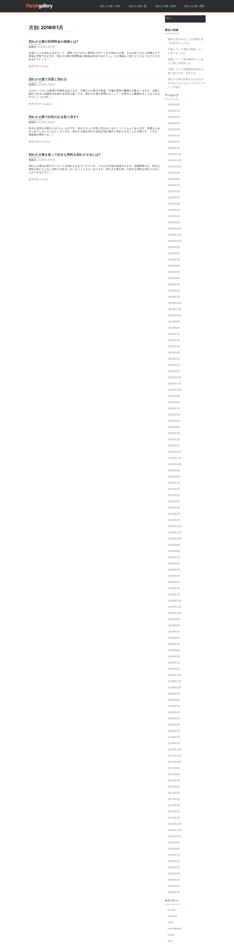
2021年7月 (174, 482)
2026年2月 (174, 141)
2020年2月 (174, 588)
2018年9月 (174, 693)
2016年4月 (174, 873)
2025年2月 (174, 216)
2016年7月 (174, 854)
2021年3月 (174, 507)
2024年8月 (174, 253)
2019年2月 (174, 662)
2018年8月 (174, 699)
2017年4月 (174, 798)
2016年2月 (174, 885)
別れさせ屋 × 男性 (194, 5)
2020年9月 (174, 544)
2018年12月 (174, 674)
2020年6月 (174, 563)
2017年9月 (174, 767)
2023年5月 (174, 346)
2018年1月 (174, 743)
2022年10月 (174, 389)
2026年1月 (174, 147)
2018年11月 (174, 681)
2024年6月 (174, 265)
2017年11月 (174, 755)
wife (170, 940)
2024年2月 (174, 290)
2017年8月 (174, 774)
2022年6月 (174, 414)
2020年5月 (174, 569)
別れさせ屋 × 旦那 (165, 5)
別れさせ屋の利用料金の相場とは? (53, 41)
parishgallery (175, 928)
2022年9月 (174, 395)
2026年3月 (174, 135)
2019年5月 (174, 643)
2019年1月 (174, 668)
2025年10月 (174, 166)
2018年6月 (174, 712)
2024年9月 (174, 247)
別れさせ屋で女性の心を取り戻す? (53, 117)
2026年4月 (174, 129)
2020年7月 (174, 557)
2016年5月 (174, 867)
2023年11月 (174, 309)
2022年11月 (174, 383)
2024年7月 (174, 259)
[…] (48, 59)
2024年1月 (174, 296)
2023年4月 (174, 352)
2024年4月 (174, 278)
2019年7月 (174, 631)
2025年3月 (174, 209)
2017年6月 (174, 786)
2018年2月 (174, 736)
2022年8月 (174, 402)
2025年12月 (174, 154)
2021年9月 (174, 470)
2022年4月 (174, 426)
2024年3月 (174, 284)
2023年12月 (174, 302)
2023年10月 (174, 315)
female (46, 141)
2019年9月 (174, 619)
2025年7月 (174, 185)
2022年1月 (174, 445)
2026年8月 (174, 104)
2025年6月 (174, 191)
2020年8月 (174, 550)
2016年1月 (174, 891)
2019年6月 (174, 637)
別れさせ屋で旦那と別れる (48, 79)
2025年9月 (174, 172)
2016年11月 (174, 829)
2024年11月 (174, 234)
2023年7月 (174, 333)
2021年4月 (174, 501)
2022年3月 (174, 433)
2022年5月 (174, 420)
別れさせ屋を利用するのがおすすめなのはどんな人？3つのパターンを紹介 (186, 83)
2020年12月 (174, 526)
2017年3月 (174, 805)
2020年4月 (174, 575)
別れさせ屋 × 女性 (110, 5)
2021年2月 (174, 513)
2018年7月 (174, 705)
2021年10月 (174, 464)
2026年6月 (174, 116)
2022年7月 (174, 408)
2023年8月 (174, 327)
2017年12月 (174, 749)
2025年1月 (174, 222)
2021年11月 (174, 457)
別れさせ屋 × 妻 (138, 5)
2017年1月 (174, 817)
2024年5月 (174, 271)
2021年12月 (174, 451)
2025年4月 (174, 203)
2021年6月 (174, 488)
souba (46, 66)
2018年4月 (174, 724)
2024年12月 (174, 228)
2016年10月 (174, 836)
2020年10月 (174, 538)
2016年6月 (174, 860)
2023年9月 (174, 321)
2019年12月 (174, 600)
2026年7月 (174, 110)
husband (47, 103)
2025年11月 (174, 160)
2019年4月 (174, 650)
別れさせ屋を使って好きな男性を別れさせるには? (65, 154)
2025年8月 (174, 178)
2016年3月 (174, 879)
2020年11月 (174, 532)
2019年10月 (174, 612)
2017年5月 (174, 792)
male (45, 179)
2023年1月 (174, 371)
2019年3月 (174, 656)
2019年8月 (174, 625)
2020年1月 (174, 594)
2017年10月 (174, 761)
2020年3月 (174, 581)
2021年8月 (174, 476)
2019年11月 (174, 606)
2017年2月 (174, 811)
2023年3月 (174, 358)
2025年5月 (174, 197)
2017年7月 (174, 780)
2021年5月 (174, 495)
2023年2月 (174, 364)
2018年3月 (174, 730)
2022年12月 (174, 377)
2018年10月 (174, 687)
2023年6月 (174, 340)
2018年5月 (174, 718)
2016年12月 (174, 823)
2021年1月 (174, 519)
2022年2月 (174, 439)
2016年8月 (174, 848)
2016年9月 (174, 842)
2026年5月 (174, 123)
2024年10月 (174, 240)
